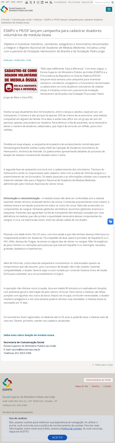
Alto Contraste (74, 2)
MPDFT (20, 2)
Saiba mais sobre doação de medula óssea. (29, 335)
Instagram (39, 2)
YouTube (26, 2)
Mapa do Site (87, 2)
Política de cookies (71, 428)
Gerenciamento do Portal (98, 379)
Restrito (96, 386)
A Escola (5, 19)
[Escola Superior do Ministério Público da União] (46, 9)
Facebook (34, 2)
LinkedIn (43, 2)
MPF (3, 2)
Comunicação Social (21, 19)
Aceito (57, 437)
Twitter (30, 2)
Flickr (47, 2)
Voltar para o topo (104, 364)
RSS (51, 2)
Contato (107, 386)
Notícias (38, 19)
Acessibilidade (60, 2)
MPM (13, 2)
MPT (8, 2)
